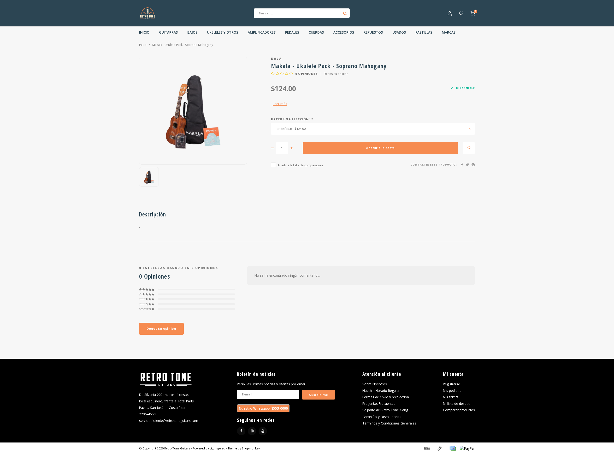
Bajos (192, 32)
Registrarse (451, 384)
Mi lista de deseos (456, 403)
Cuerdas (316, 32)
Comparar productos (459, 410)
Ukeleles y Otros (222, 32)
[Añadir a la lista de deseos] (469, 148)
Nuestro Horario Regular (381, 390)
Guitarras (168, 32)
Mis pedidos (452, 390)
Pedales (292, 32)
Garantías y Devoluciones (381, 416)
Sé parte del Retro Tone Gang (385, 410)
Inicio (144, 32)
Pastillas (423, 32)
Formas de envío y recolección (385, 397)
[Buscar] (345, 13)
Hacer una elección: (292, 119)
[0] (473, 13)
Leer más (280, 104)
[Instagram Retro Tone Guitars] (252, 431)
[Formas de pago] (426, 448)
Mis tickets (450, 397)
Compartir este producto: (434, 164)
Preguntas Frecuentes (378, 403)
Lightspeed (217, 448)
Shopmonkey (251, 448)
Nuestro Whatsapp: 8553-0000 (263, 408)
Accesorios (343, 32)
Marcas (448, 32)
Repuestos (373, 32)
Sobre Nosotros (374, 384)
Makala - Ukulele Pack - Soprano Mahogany (182, 45)
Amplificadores (262, 32)
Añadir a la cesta (380, 148)
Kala (276, 59)
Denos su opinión (336, 74)
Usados (399, 32)
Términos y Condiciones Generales (389, 423)
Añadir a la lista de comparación (300, 165)
